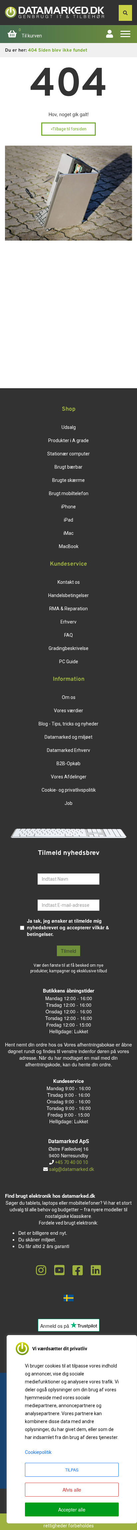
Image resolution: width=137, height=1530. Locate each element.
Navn (43, 868)
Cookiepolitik (38, 1452)
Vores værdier (68, 710)
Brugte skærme (68, 480)
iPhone (68, 506)
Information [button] (68, 679)
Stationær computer (68, 453)
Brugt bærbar (68, 467)
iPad (68, 520)
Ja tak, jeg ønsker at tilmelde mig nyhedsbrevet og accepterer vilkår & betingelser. (68, 927)
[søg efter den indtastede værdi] (125, 13)
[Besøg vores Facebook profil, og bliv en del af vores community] (77, 1270)
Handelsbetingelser (68, 595)
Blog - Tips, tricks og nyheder (68, 723)
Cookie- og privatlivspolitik (69, 790)
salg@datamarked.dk (71, 1169)
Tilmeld (68, 951)
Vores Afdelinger (68, 776)
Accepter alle (71, 1509)
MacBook (68, 546)
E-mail (45, 894)
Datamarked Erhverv (68, 750)
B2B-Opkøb (68, 763)
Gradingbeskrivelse (68, 648)
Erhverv (68, 622)
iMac (68, 533)
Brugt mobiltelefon (68, 493)
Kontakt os (69, 582)
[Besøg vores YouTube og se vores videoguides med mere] (59, 1270)
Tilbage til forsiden (68, 129)
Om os (68, 697)
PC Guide (68, 661)
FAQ (68, 635)
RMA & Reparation (68, 608)
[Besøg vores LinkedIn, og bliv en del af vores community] (96, 1270)
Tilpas (71, 1469)
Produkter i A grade (68, 440)
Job (68, 803)
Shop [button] (68, 409)
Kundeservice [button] (68, 564)
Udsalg (69, 427)
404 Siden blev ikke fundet (57, 50)
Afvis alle (72, 1489)
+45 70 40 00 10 (71, 1162)
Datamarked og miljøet (68, 737)
